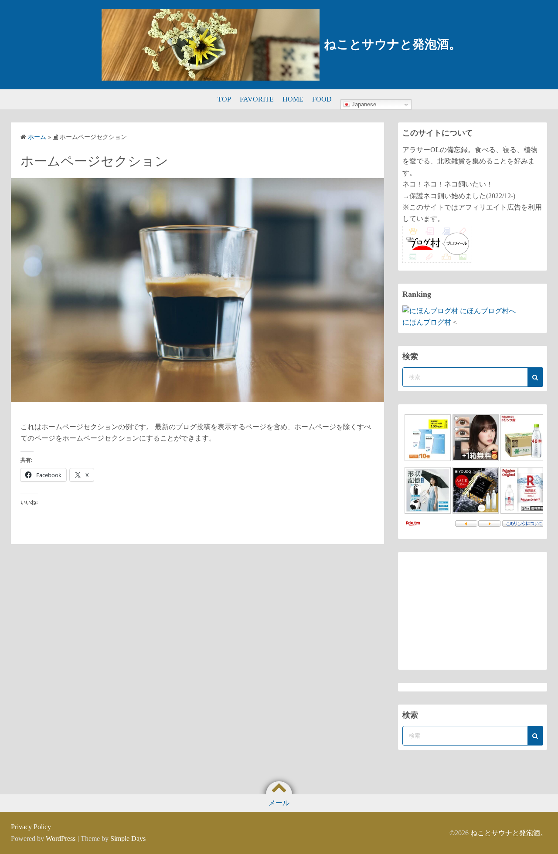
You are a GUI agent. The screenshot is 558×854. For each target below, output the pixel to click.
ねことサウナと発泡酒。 (392, 44)
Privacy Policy (31, 826)
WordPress (60, 838)
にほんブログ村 (426, 322)
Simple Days (128, 838)
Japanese (363, 104)
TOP (224, 99)
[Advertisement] (472, 610)
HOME (292, 99)
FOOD (322, 99)
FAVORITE (257, 99)
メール (279, 803)
